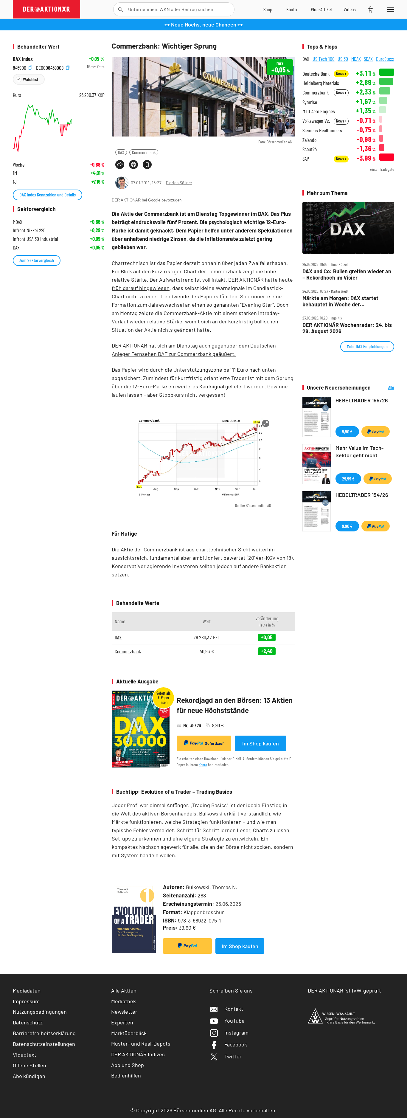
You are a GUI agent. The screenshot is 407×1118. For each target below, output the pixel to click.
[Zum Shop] (267, 9)
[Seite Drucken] (133, 164)
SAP (305, 159)
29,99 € (348, 478)
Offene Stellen (29, 1065)
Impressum (26, 1001)
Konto (203, 764)
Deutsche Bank (316, 74)
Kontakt (233, 1008)
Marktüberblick (129, 1033)
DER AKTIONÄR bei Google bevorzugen (146, 200)
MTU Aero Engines (318, 111)
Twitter (233, 1056)
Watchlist (30, 79)
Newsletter (124, 1011)
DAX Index (23, 59)
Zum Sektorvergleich (36, 260)
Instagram (236, 1032)
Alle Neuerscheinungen (384, 387)
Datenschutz (28, 1022)
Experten (122, 1022)
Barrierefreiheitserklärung (44, 1033)
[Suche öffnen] (120, 9)
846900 (20, 66)
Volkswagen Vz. (316, 121)
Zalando (309, 140)
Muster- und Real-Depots (140, 1043)
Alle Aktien (123, 990)
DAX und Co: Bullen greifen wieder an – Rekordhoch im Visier (346, 274)
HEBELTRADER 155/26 (361, 400)
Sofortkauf (214, 743)
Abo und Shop (127, 1065)
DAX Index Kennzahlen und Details (47, 194)
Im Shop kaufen (260, 743)
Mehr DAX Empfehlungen (367, 346)
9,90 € (347, 431)
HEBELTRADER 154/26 (361, 494)
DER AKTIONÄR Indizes (138, 1054)
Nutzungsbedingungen (40, 1011)
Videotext (24, 1054)
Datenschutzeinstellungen (44, 1044)
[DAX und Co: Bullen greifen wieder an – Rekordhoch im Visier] (348, 228)
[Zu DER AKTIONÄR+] (321, 9)
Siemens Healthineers (322, 130)
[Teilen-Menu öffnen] (119, 164)
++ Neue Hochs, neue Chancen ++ (203, 24)
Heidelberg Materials (320, 83)
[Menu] (389, 9)
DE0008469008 (50, 66)
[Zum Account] (291, 9)
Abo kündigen (29, 1076)
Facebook (235, 1044)
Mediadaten (27, 990)
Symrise (309, 102)
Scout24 (309, 149)
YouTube (234, 1020)
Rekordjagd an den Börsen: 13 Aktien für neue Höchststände (235, 705)
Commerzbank (144, 152)
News (340, 73)
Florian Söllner (179, 182)
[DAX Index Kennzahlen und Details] (59, 128)
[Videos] (350, 9)
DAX (121, 152)
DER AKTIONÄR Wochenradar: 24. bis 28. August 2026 (347, 328)
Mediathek (123, 1001)
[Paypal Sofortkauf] (187, 946)
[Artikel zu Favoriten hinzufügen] (147, 164)
